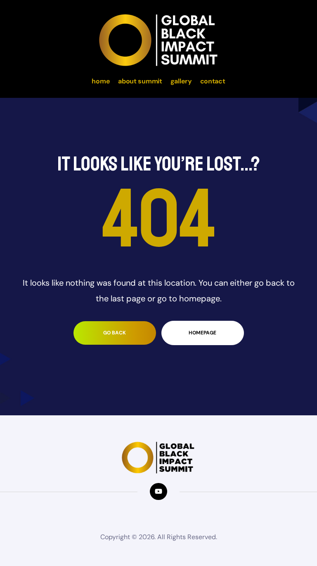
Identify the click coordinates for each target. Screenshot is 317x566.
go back (114, 332)
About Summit (140, 81)
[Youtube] (158, 491)
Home (101, 81)
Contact (212, 81)
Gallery (181, 81)
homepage (202, 332)
